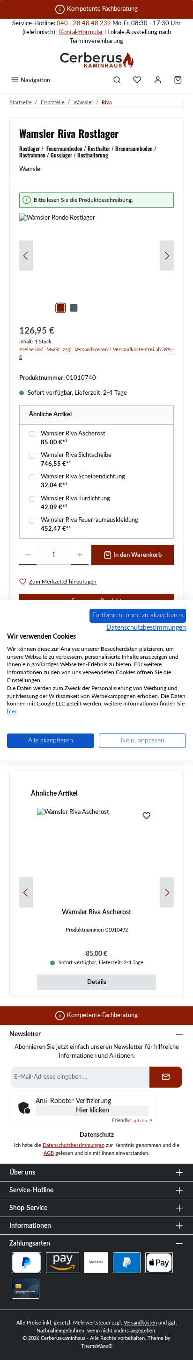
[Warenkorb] (178, 81)
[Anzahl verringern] (28, 555)
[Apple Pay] (159, 1262)
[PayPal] (127, 1262)
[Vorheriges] (26, 256)
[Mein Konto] (158, 81)
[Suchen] (117, 81)
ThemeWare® (96, 1346)
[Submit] (165, 1077)
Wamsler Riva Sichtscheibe (76, 455)
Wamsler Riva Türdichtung (75, 498)
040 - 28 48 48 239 (84, 23)
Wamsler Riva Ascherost (73, 433)
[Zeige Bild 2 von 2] (73, 308)
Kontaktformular (81, 32)
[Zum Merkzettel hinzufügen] (146, 817)
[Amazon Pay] (62, 1262)
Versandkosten (140, 1322)
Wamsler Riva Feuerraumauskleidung (89, 520)
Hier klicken (92, 1110)
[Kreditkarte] (25, 1288)
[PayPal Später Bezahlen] (26, 1262)
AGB (49, 1153)
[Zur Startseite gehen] (96, 59)
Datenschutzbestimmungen (73, 1145)
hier (11, 711)
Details (96, 982)
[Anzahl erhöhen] (80, 555)
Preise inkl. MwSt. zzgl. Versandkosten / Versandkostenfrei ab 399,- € (96, 353)
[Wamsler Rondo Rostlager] (96, 266)
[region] (96, 255)
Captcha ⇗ (132, 1120)
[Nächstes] (167, 256)
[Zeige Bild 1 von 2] (60, 308)
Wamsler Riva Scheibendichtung (83, 476)
